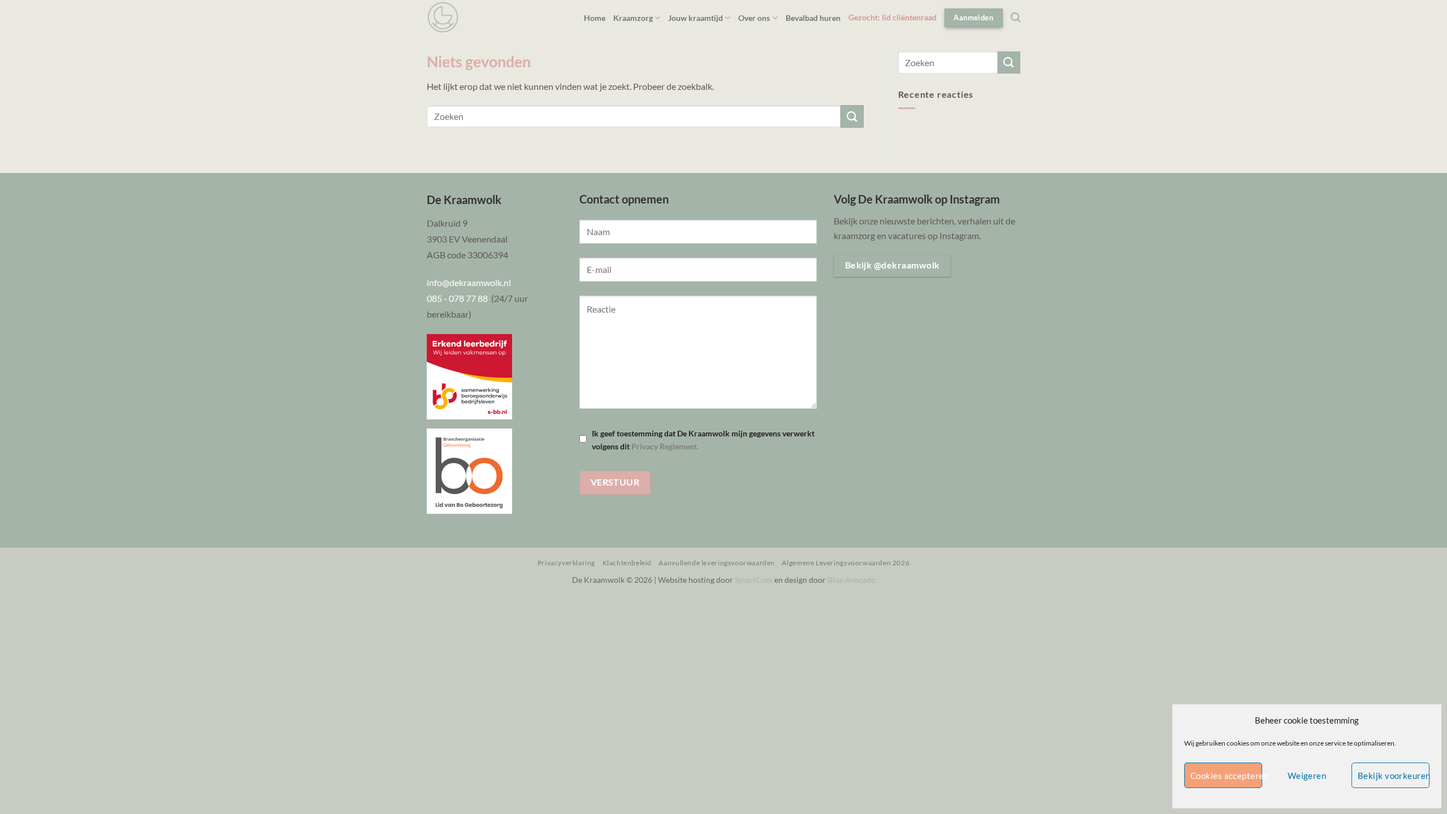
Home (594, 18)
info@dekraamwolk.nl (469, 282)
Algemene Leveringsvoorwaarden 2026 (845, 562)
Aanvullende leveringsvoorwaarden (716, 562)
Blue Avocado (852, 579)
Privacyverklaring (566, 562)
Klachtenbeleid (627, 562)
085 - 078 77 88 (459, 298)
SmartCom (754, 579)
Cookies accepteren (1226, 775)
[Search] (1015, 17)
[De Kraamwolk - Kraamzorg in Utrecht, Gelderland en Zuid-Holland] (443, 17)
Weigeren (1307, 775)
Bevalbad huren (813, 18)
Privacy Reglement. (665, 446)
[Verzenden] (852, 116)
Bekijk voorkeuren (1393, 775)
